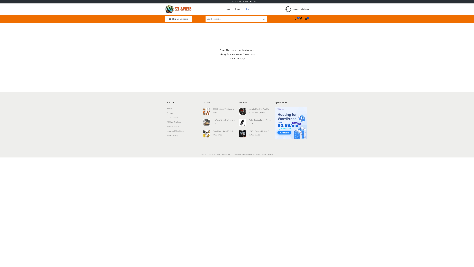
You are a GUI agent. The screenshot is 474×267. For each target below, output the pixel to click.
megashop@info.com (301, 9)
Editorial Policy (173, 126)
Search (264, 19)
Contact (170, 113)
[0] (296, 18)
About (169, 109)
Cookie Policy (172, 118)
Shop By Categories (180, 19)
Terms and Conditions (175, 131)
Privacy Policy (172, 135)
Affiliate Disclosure (174, 122)
